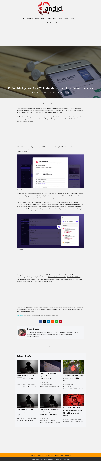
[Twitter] (48, 22)
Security (43, 18)
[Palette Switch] (24, 18)
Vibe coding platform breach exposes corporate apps (26, 412)
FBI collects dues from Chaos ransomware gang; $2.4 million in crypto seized (72, 411)
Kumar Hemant (37, 92)
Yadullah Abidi (21, 384)
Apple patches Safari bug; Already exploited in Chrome (73, 378)
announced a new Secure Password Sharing (60, 309)
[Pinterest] (60, 321)
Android (42, 420)
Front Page (30, 18)
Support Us (68, 455)
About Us (32, 455)
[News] (56, 22)
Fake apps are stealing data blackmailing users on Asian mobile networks (50, 412)
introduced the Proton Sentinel (74, 307)
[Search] (77, 18)
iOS (69, 386)
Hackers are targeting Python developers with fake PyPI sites (49, 376)
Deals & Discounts (52, 18)
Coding (41, 384)
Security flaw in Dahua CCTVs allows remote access (25, 378)
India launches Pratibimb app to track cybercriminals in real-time (41, 315)
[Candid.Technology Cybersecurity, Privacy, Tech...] (50, 8)
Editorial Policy (49, 455)
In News (37, 18)
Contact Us (40, 455)
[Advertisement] (50, 35)
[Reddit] (52, 321)
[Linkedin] (53, 22)
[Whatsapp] (56, 321)
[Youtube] (50, 22)
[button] (61, 18)
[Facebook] (45, 22)
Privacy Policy (59, 455)
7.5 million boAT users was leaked (57, 277)
